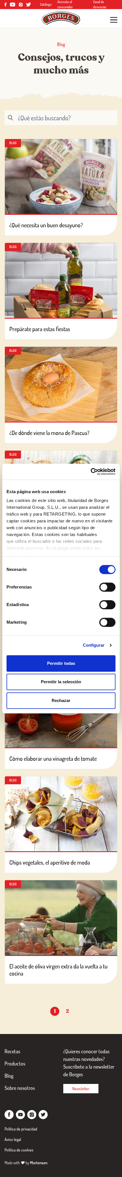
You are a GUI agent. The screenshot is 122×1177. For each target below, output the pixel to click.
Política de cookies (19, 1149)
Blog (9, 1076)
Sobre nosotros (20, 1088)
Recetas (12, 1051)
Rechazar (61, 700)
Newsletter (80, 1088)
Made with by (26, 1162)
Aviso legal (13, 1139)
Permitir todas (61, 663)
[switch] (107, 587)
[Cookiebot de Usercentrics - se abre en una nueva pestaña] (90, 471)
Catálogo (46, 4)
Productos (15, 1063)
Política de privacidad (21, 1128)
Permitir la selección (61, 681)
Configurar (94, 645)
